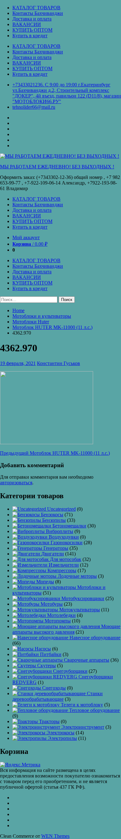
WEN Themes (55, 836)
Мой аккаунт (26, 237)
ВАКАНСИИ (26, 24)
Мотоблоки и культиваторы (41, 316)
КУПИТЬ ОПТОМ (32, 30)
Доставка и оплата (32, 18)
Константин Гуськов (58, 363)
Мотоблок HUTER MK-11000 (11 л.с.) (52, 327)
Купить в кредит (29, 35)
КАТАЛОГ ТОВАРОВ (36, 7)
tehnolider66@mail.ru (33, 107)
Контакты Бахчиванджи (37, 13)
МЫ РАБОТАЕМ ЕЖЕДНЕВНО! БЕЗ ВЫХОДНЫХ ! (57, 166)
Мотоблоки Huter (30, 321)
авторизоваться (16, 482)
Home (18, 310)
